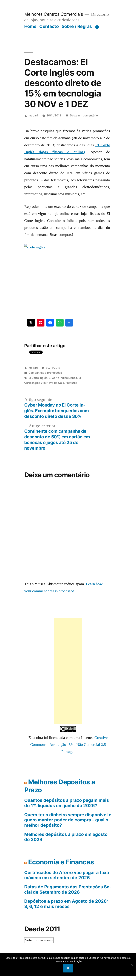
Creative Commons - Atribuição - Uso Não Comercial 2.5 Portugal (69, 744)
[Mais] (97, 27)
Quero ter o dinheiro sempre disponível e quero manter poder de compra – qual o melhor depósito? (67, 820)
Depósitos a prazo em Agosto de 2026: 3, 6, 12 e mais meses (66, 904)
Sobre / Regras (77, 26)
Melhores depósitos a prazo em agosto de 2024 (65, 837)
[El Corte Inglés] (67, 277)
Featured (71, 382)
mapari (33, 115)
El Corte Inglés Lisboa (63, 378)
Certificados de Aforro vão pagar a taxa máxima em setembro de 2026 (66, 875)
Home (30, 26)
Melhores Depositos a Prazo (59, 786)
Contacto (49, 26)
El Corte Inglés (38, 378)
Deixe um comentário (84, 115)
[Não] (131, 964)
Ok (68, 968)
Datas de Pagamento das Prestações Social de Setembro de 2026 (68, 889)
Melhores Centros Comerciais (53, 14)
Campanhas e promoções (45, 372)
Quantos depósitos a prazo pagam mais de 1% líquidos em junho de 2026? (66, 803)
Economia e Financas (61, 862)
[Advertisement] (68, 671)
